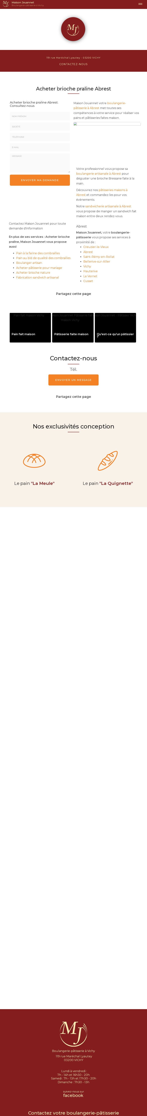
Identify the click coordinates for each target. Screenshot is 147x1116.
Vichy (87, 266)
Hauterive (90, 271)
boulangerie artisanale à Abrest (98, 173)
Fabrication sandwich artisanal (37, 277)
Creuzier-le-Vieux (96, 247)
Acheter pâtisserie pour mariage (39, 268)
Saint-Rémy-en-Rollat (99, 256)
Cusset (88, 281)
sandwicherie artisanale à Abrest (108, 206)
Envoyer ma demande (40, 180)
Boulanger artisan (29, 263)
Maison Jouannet (28, 4)
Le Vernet (90, 276)
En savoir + (30, 328)
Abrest (88, 252)
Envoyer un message (73, 380)
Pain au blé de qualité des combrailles (43, 258)
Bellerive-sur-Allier (96, 261)
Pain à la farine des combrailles (38, 253)
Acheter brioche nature (33, 272)
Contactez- (73, 64)
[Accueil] (6, 4)
